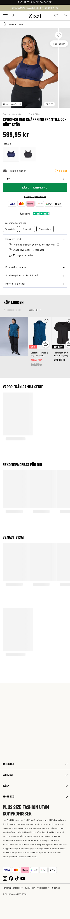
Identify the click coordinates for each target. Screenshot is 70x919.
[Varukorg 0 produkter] (64, 15)
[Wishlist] (58, 35)
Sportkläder (18, 114)
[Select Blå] (11, 154)
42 (8, 178)
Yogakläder (10, 229)
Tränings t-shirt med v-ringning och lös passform (62, 354)
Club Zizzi (8, 774)
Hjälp (6, 785)
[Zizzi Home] (35, 15)
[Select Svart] (28, 154)
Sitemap (56, 887)
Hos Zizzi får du (13, 238)
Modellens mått (10, 104)
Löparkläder (27, 229)
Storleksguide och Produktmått (22, 275)
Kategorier (8, 763)
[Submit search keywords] (4, 24)
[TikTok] (17, 878)
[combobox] (35, 24)
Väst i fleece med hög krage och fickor (38, 354)
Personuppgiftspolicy (13, 887)
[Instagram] (5, 878)
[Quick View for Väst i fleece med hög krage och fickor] (45, 344)
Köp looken (59, 43)
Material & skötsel (15, 283)
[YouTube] (22, 878)
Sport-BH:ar (34, 114)
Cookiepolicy (43, 887)
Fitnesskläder (45, 229)
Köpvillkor (30, 887)
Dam (5, 114)
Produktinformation (16, 267)
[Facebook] (11, 878)
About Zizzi (8, 796)
